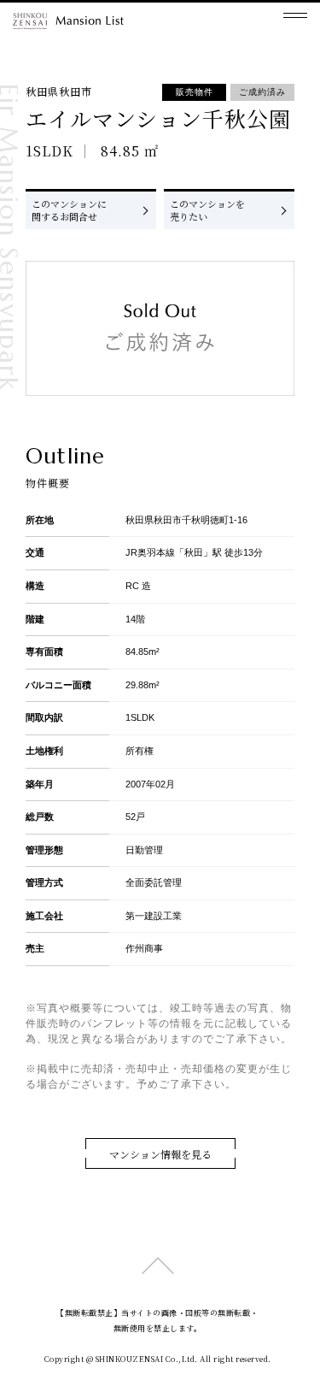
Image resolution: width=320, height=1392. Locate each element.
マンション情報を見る (160, 1154)
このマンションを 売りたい (207, 210)
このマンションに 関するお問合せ (69, 210)
